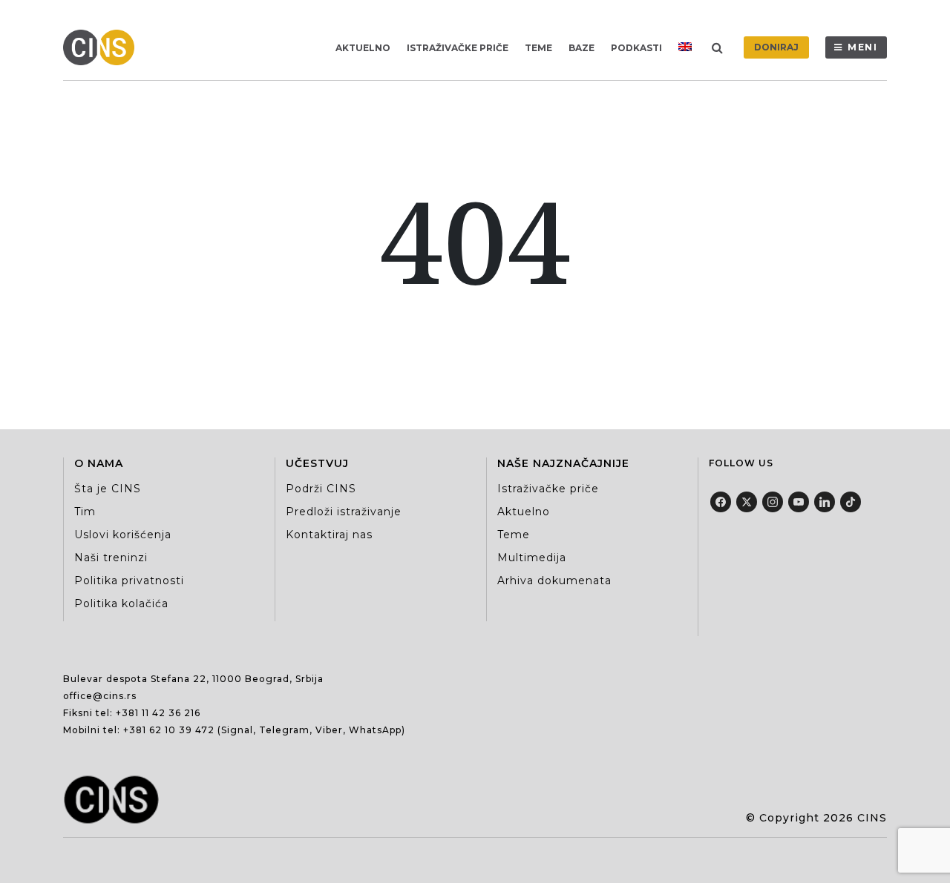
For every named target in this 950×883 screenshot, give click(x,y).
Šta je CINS (107, 488)
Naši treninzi (111, 557)
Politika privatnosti (129, 580)
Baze (581, 47)
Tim (85, 511)
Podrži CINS (321, 488)
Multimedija (531, 557)
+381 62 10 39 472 (168, 729)
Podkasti (636, 47)
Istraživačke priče (457, 47)
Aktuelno (362, 47)
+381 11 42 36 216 (158, 712)
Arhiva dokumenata (554, 580)
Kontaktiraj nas (329, 534)
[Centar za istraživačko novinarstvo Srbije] (102, 47)
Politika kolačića (121, 603)
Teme (538, 47)
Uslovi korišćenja (122, 534)
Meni (863, 47)
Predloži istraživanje (344, 511)
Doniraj (776, 47)
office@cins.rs (100, 695)
